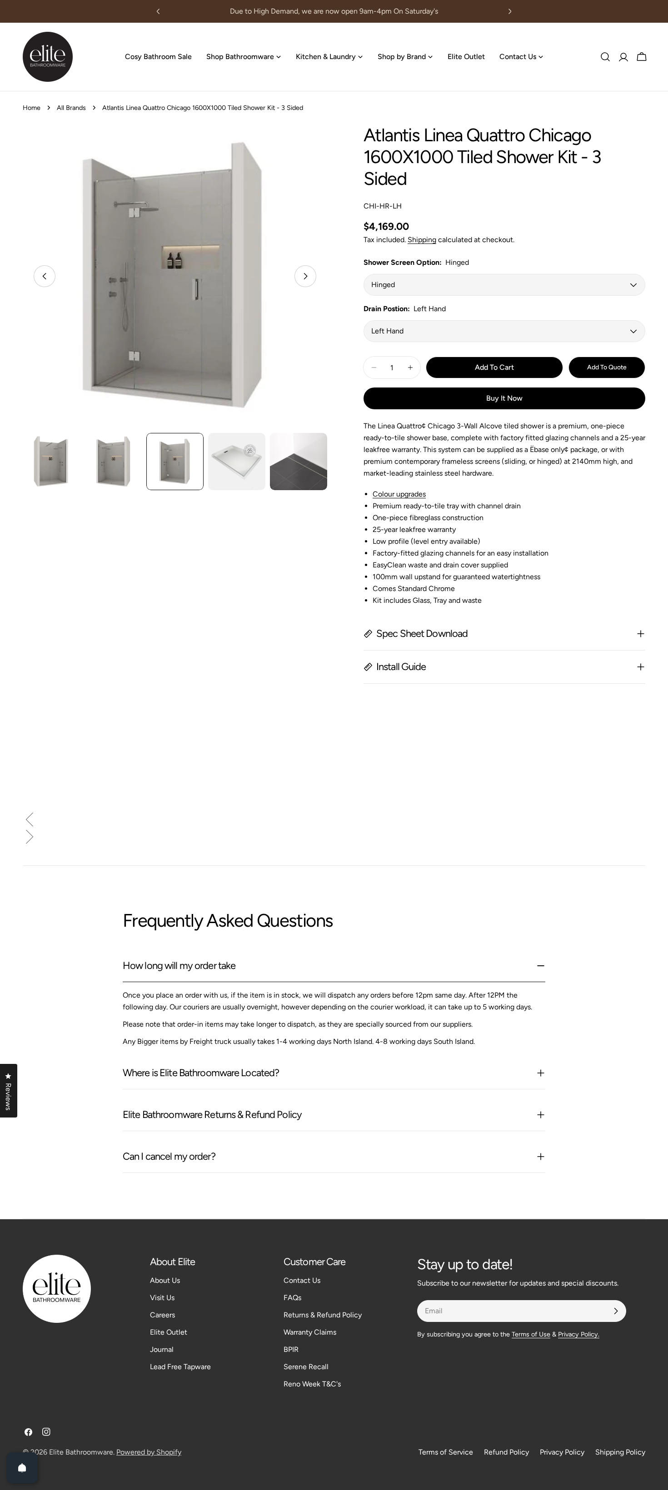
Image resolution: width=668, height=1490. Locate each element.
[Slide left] (44, 276)
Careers (162, 1315)
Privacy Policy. (578, 1334)
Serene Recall (306, 1366)
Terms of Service (446, 1452)
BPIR (291, 1349)
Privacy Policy (562, 1452)
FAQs (292, 1297)
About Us (165, 1280)
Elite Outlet (168, 1332)
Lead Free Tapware (180, 1366)
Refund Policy (506, 1452)
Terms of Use (531, 1334)
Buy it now (504, 398)
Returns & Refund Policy (323, 1315)
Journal (162, 1349)
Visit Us (162, 1297)
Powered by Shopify (148, 1452)
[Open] (22, 1467)
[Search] (605, 57)
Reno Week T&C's (312, 1384)
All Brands (71, 108)
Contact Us (302, 1280)
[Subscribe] (615, 1311)
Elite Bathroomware (81, 1452)
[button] (334, 821)
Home (31, 108)
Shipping (422, 239)
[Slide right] (305, 276)
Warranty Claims (310, 1332)
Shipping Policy (620, 1452)
